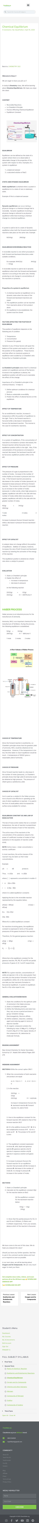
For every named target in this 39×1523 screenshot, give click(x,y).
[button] (28, 5)
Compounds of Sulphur (15, 1405)
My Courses (6, 1336)
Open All (5, 1415)
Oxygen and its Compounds (16, 1382)
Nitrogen (10, 1391)
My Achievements (8, 1340)
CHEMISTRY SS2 (14, 66)
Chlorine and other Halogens (17, 1387)
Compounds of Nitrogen (15, 1396)
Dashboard (6, 1333)
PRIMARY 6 (6, 1350)
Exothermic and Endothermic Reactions (20, 1373)
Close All (12, 1415)
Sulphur (9, 1400)
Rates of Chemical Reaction (17, 1369)
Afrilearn (19, 1432)
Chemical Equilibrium (15, 1378)
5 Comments (6, 30)
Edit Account (6, 1343)
